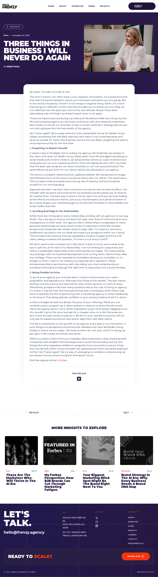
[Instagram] (108, 522)
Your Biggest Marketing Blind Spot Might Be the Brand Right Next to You (96, 481)
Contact (133, 539)
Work (131, 526)
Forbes (63, 360)
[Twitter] (108, 518)
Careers (132, 535)
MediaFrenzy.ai (135, 543)
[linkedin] (108, 526)
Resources (125, 471)
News (47, 471)
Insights (132, 530)
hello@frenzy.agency (24, 532)
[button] (142, 6)
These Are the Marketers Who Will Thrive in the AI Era (21, 479)
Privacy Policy (145, 572)
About (131, 517)
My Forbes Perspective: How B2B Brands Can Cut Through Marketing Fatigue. (59, 482)
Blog (8, 471)
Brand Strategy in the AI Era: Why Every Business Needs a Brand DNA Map (135, 481)
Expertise (133, 522)
